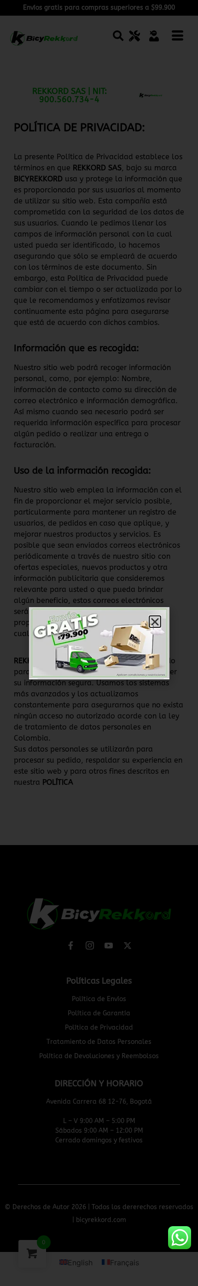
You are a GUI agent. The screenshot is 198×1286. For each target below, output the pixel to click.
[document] (99, 643)
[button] (155, 621)
